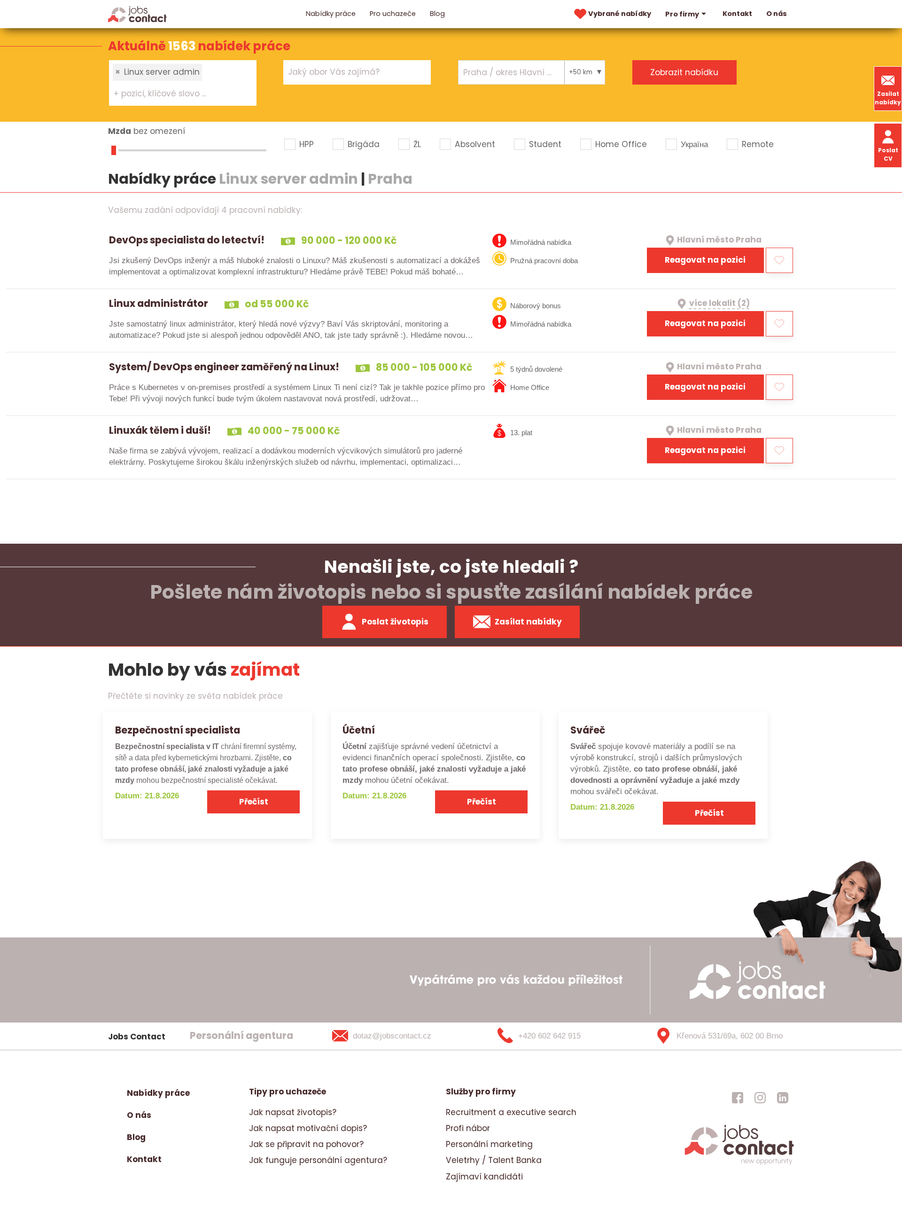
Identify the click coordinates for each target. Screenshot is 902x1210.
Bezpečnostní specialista (177, 730)
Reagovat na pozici (705, 259)
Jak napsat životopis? (292, 1112)
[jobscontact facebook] (737, 1097)
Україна (694, 144)
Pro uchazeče (393, 13)
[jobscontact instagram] (760, 1097)
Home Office (621, 144)
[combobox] (183, 82)
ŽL (417, 144)
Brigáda (364, 144)
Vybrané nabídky (619, 13)
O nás (776, 13)
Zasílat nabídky (888, 98)
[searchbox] (177, 94)
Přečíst (253, 801)
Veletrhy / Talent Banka (494, 1160)
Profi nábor (468, 1128)
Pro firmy (682, 14)
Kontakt (737, 13)
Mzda (119, 131)
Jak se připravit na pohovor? (306, 1144)
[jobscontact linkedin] (782, 1097)
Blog (437, 13)
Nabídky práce (331, 13)
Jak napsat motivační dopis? (308, 1128)
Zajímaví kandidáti (484, 1176)
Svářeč (587, 730)
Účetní (358, 730)
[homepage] (739, 1163)
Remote (758, 144)
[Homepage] (137, 13)
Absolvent (475, 144)
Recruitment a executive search (511, 1112)
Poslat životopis (395, 621)
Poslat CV (888, 154)
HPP (306, 144)
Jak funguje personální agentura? (318, 1160)
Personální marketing (489, 1144)
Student (545, 144)
